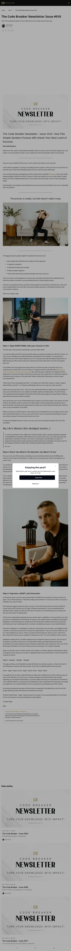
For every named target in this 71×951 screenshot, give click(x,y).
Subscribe (38, 477)
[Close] (55, 466)
